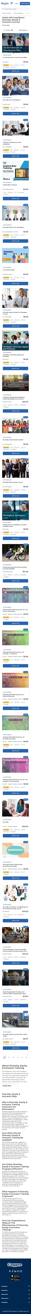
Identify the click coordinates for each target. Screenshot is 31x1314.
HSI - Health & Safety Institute (13, 614)
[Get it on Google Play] (15, 1279)
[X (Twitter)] (10, 1271)
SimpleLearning (9, 189)
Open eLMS (8, 401)
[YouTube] (18, 1271)
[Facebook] (12, 1271)
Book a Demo (25, 3)
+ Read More (6, 1086)
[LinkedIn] (15, 1271)
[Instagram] (21, 1271)
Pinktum (7, 911)
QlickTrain (7, 104)
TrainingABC (8, 147)
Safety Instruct (9, 1039)
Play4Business (9, 571)
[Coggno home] (5, 3)
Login (16, 3)
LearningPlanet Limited (11, 231)
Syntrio (7, 62)
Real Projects (8, 274)
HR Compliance (18, 13)
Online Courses (6, 13)
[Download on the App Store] (15, 1275)
